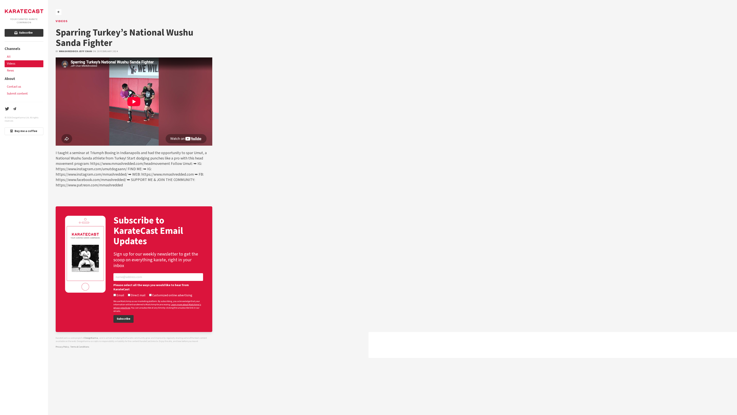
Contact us (14, 87)
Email (120, 295)
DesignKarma (91, 338)
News (10, 71)
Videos (11, 64)
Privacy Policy (62, 346)
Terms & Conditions (79, 346)
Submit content (17, 94)
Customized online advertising (172, 295)
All (9, 57)
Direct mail (137, 295)
